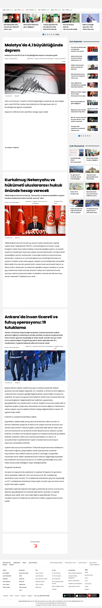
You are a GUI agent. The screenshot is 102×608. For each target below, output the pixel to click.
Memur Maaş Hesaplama (75, 573)
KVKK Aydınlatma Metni (56, 562)
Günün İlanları (39, 573)
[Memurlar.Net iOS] (81, 595)
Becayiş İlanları (89, 575)
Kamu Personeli (56, 579)
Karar (86, 578)
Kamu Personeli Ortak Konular (57, 582)
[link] (84, 49)
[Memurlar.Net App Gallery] (93, 595)
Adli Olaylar (21, 312)
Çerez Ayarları (93, 562)
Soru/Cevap (88, 583)
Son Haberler (75, 41)
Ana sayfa (7, 40)
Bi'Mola (87, 589)
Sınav (86, 581)
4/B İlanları (38, 587)
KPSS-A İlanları (40, 584)
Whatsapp (42, 596)
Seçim (20, 590)
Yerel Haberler (21, 40)
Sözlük (86, 586)
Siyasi (19, 175)
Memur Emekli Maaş (73, 580)
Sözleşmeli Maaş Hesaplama (72, 577)
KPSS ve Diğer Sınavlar (58, 586)
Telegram (30, 596)
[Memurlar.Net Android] (69, 595)
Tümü (57, 34)
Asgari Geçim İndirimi (74, 586)
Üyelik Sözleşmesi (94, 564)
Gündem (54, 589)
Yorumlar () (8, 96)
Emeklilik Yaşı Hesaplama (75, 583)
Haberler (14, 40)
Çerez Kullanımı (83, 562)
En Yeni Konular (56, 573)
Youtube (17, 596)
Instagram (23, 596)
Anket (86, 572)
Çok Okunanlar (39, 576)
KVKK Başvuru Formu (70, 562)
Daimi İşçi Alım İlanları (41, 579)
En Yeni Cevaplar (56, 576)
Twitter (11, 596)
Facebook (5, 596)
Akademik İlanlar (40, 581)
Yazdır (63, 61)
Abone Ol (17, 96)
